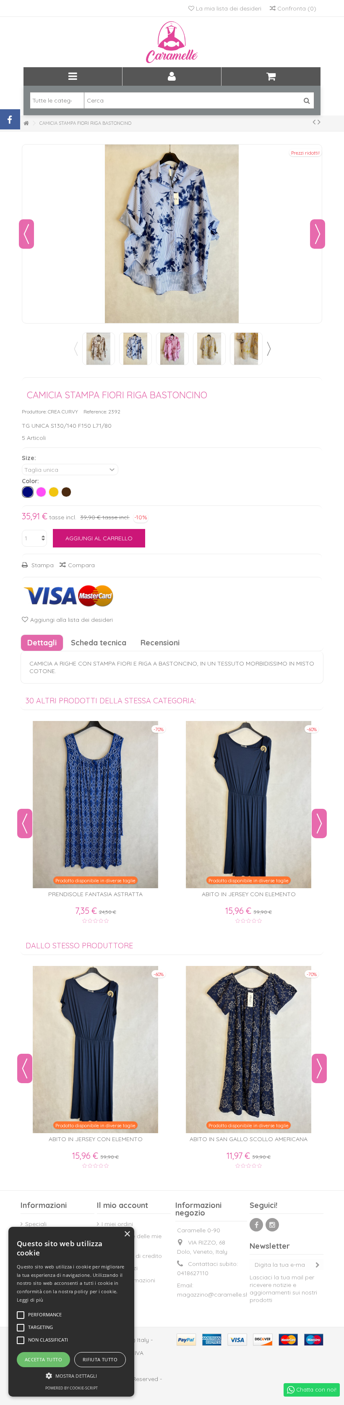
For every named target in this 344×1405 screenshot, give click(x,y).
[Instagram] (272, 1224)
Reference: (95, 411)
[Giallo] (53, 492)
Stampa (42, 565)
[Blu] (28, 492)
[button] (71, 1375)
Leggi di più (30, 1300)
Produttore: (34, 411)
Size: (30, 458)
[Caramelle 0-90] (172, 42)
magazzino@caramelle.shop (217, 1294)
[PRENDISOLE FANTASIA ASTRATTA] (95, 804)
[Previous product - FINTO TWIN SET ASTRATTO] (314, 122)
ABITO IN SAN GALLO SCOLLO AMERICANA (249, 1139)
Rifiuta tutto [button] (100, 1359)
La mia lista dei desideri (227, 8)
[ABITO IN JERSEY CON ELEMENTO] (248, 804)
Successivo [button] (317, 234)
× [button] (127, 1234)
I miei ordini (117, 1224)
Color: (31, 481)
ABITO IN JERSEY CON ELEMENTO (249, 894)
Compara (81, 565)
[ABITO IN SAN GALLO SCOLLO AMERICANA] (248, 1049)
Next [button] (268, 348)
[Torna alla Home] (26, 123)
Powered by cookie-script (71, 1388)
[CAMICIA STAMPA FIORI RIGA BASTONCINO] (99, 349)
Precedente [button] (26, 234)
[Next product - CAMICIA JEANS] (319, 122)
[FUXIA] (41, 492)
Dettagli (42, 642)
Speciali (36, 1224)
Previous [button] (75, 348)
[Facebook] (256, 1224)
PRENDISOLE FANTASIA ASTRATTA (95, 894)
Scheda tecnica (98, 642)
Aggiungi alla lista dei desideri (71, 620)
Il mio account (122, 1205)
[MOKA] (66, 492)
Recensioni (160, 642)
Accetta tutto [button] (43, 1359)
